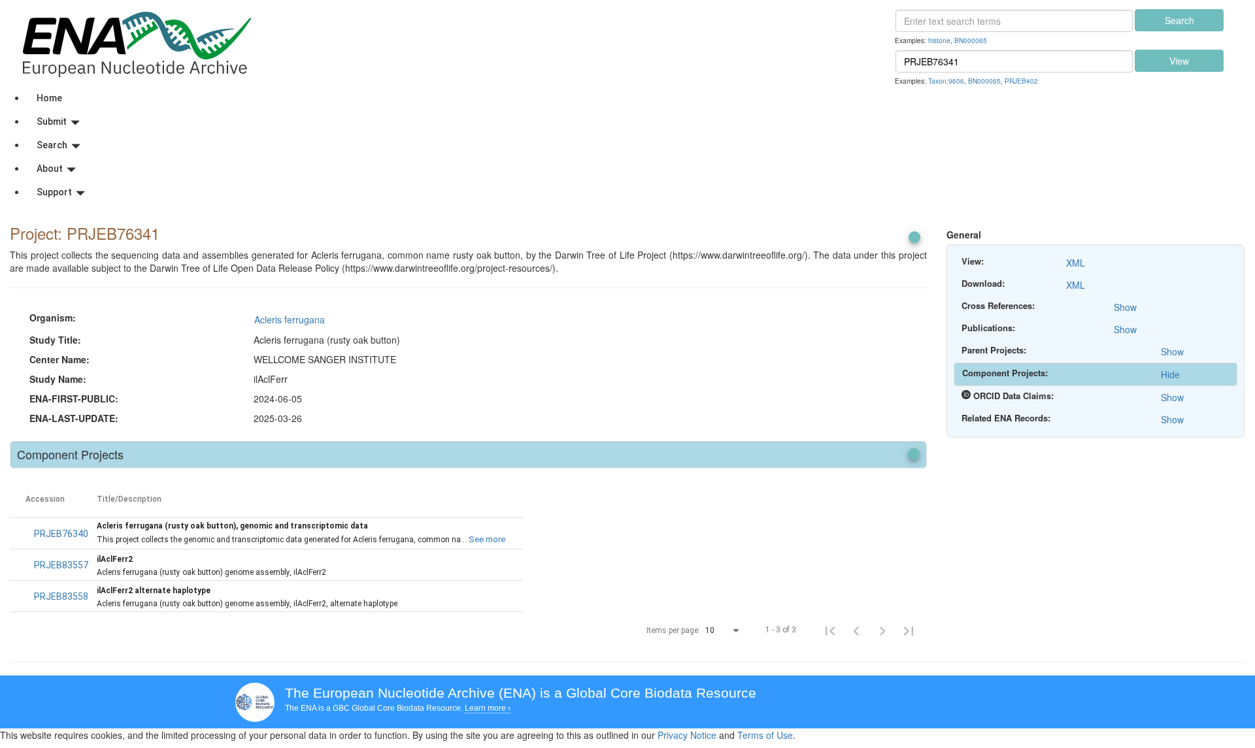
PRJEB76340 (61, 533)
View (1179, 60)
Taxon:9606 (946, 81)
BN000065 (970, 40)
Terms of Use (765, 734)
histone (939, 40)
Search (1179, 20)
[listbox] (723, 631)
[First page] (830, 630)
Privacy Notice (687, 734)
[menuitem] (640, 98)
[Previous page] (856, 630)
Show (1125, 307)
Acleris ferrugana (289, 319)
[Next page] (882, 630)
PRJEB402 (1021, 81)
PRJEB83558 (61, 596)
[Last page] (908, 630)
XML (1075, 262)
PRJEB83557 (61, 565)
